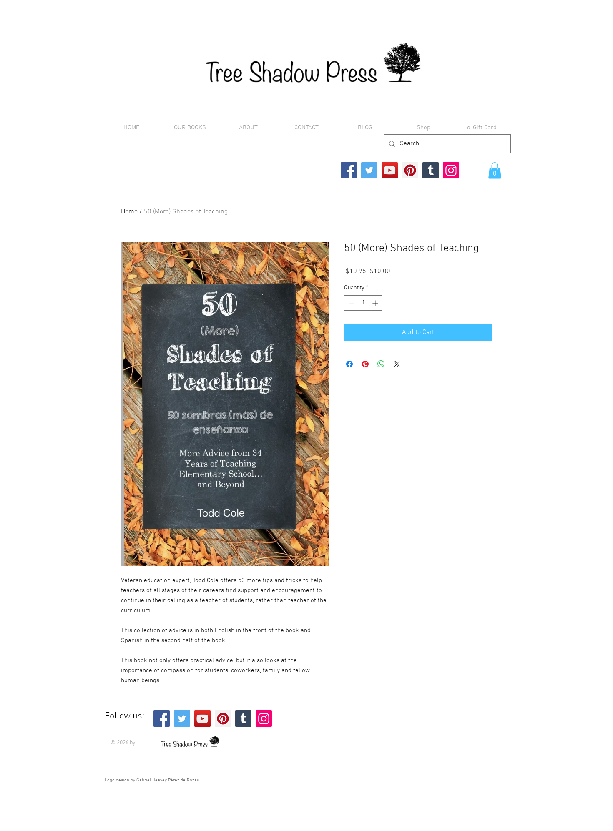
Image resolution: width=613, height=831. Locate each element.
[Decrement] (350, 303)
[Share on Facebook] (349, 364)
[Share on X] (397, 364)
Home (129, 212)
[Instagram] (451, 170)
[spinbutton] (363, 303)
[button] (495, 170)
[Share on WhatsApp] (381, 364)
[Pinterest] (410, 170)
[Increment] (376, 303)
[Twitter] (369, 170)
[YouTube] (390, 170)
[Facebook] (349, 170)
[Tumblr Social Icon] (430, 170)
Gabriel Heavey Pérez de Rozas (167, 780)
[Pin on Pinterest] (365, 364)
